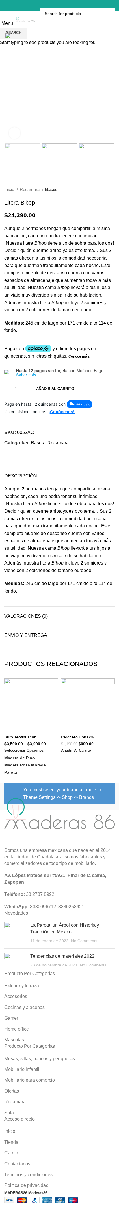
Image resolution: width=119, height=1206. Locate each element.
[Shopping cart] (74, 5)
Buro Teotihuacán (20, 737)
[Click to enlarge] (14, 133)
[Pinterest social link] (53, 5)
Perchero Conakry (77, 737)
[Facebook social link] (46, 5)
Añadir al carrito (55, 389)
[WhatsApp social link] (68, 5)
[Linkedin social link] (61, 5)
